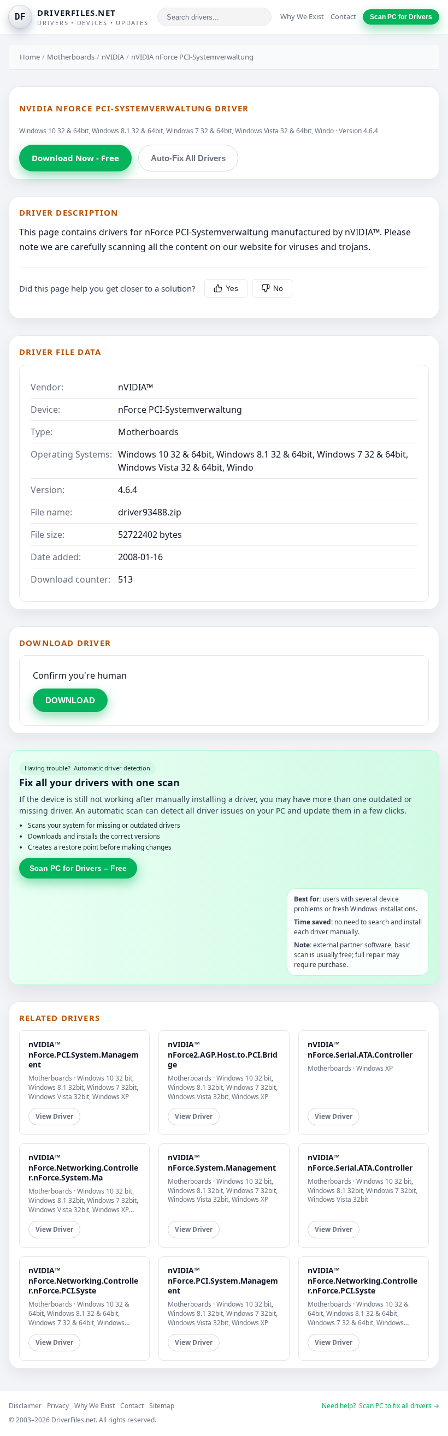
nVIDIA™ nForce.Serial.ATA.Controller (360, 1049)
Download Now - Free (75, 157)
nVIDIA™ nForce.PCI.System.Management (83, 1054)
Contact (343, 16)
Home (30, 57)
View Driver (54, 1116)
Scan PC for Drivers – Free (78, 868)
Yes (232, 288)
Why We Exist (302, 16)
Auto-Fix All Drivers (188, 158)
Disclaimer (25, 1405)
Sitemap (161, 1405)
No (278, 288)
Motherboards (71, 57)
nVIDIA (113, 57)
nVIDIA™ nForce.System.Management (222, 1162)
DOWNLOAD (70, 700)
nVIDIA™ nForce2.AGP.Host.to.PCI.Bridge (223, 1054)
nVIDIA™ (135, 387)
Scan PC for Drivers (401, 17)
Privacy (58, 1405)
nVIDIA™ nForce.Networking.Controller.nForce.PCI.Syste (83, 1280)
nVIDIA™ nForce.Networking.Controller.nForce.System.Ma (83, 1167)
